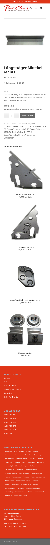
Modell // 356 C (9, 433)
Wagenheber (8, 495)
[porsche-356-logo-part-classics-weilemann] (21, 8)
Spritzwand (21, 488)
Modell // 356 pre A (10, 415)
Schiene (7, 484)
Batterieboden (9, 455)
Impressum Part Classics (12, 389)
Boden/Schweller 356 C (22, 132)
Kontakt (6, 382)
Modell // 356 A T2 (10, 422)
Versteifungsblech (39, 491)
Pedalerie (7, 477)
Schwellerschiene (26, 484)
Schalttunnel (36, 480)
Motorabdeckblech (24, 473)
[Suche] (30, 8)
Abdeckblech (8, 451)
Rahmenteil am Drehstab (23, 480)
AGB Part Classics (10, 386)
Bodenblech (28, 455)
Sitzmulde (35, 484)
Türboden (29, 491)
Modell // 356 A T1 (10, 418)
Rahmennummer (9, 480)
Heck (23, 462)
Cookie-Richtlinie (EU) (11, 397)
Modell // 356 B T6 (10, 430)
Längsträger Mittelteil (31, 469)
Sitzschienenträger (10, 488)
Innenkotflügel (9, 466)
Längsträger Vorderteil (11, 473)
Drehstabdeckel (9, 458)
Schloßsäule (15, 484)
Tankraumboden (19, 491)
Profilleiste (26, 477)
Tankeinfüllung (9, 491)
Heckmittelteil (31, 462)
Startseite (7, 378)
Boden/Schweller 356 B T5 (18, 129)
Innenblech (40, 462)
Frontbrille (17, 462)
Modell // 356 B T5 (10, 426)
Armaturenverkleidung (32, 451)
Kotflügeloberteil (9, 469)
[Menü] (36, 8)
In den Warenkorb (27, 116)
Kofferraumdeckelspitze (21, 466)
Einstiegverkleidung (21, 458)
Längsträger (9, 138)
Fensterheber (8, 462)
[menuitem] (30, 8)
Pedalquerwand (16, 477)
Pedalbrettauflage (37, 473)
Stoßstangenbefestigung (33, 488)
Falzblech (32, 458)
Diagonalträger (38, 455)
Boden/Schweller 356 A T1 (15, 126)
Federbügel (40, 458)
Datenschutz (8, 393)
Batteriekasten (19, 455)
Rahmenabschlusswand (38, 477)
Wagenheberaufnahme (20, 495)
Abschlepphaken (19, 451)
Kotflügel (32, 466)
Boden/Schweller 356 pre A (15, 135)
